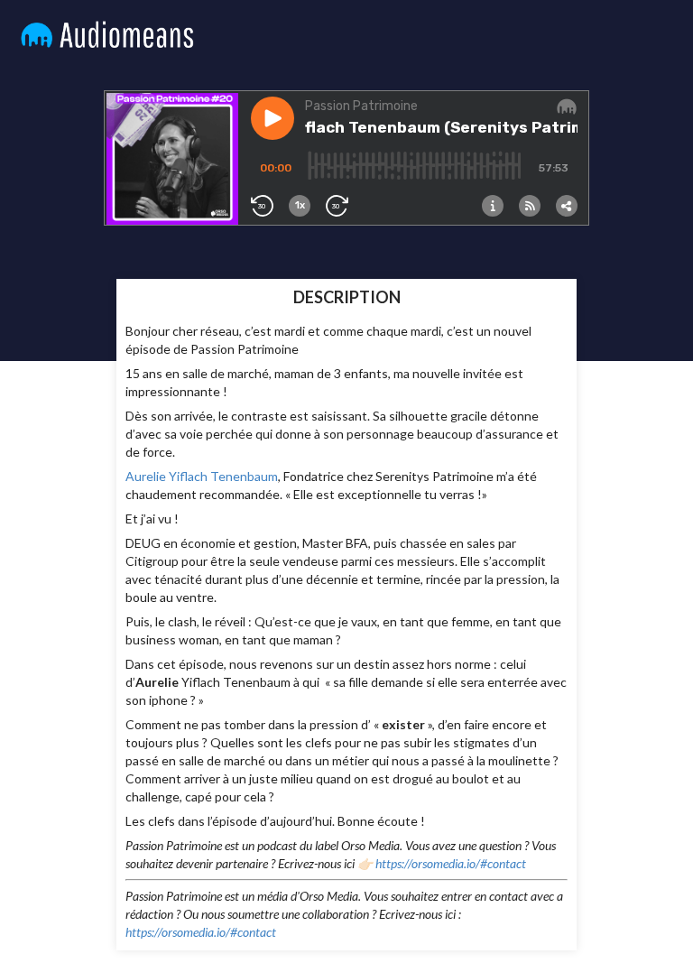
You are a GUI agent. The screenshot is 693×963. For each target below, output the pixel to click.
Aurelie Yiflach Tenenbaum (201, 476)
